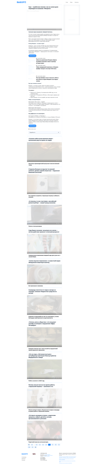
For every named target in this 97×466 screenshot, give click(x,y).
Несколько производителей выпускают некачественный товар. (44, 164)
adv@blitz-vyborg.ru (50, 455)
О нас (67, 2)
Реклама (23, 460)
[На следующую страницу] (32, 447)
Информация (58, 29)
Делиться (61, 29)
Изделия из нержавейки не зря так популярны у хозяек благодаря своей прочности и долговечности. (44, 317)
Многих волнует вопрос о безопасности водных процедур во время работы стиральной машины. (44, 410)
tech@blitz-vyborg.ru (47, 454)
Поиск (71, 2)
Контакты (77, 2)
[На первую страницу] (29, 445)
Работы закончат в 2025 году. (37, 380)
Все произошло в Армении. (36, 286)
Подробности (32, 132)
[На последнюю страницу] (35, 447)
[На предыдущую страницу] (32, 445)
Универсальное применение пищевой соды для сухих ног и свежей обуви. (44, 256)
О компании (24, 457)
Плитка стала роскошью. (35, 226)
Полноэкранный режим (59, 29)
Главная (25, 454)
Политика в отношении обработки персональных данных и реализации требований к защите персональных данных (67, 457)
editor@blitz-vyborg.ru (46, 456)
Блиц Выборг (21, 2)
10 (29, 447)
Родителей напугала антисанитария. (38, 442)
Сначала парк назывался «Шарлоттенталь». (41, 32)
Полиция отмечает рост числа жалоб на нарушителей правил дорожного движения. (43, 349)
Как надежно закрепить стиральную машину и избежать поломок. (44, 196)
